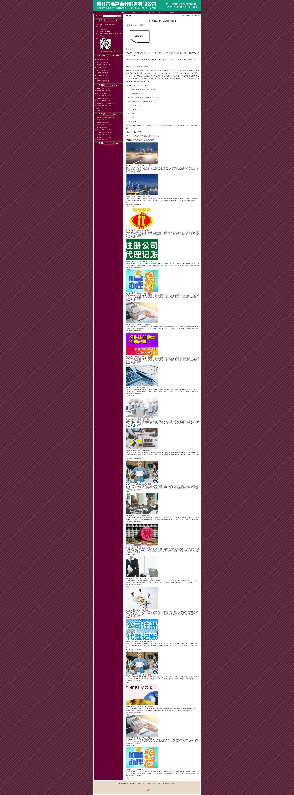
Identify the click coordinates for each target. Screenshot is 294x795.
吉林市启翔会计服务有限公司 (133, 171)
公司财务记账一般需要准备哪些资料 (105, 137)
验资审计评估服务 (101, 73)
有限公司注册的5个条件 (101, 108)
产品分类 (142, 12)
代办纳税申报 (100, 67)
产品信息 (132, 12)
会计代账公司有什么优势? (102, 122)
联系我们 (171, 12)
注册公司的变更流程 (100, 93)
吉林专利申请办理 (101, 78)
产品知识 (151, 12)
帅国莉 (174, 784)
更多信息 (128, 779)
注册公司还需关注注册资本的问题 (104, 103)
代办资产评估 (100, 75)
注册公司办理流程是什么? (102, 127)
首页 (123, 12)
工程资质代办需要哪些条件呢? (103, 132)
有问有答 (161, 12)
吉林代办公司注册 (101, 59)
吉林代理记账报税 (101, 62)
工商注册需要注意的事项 (102, 98)
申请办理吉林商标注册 (103, 81)
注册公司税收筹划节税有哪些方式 (104, 118)
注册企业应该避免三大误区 (102, 89)
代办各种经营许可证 (102, 65)
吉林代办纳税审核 (101, 70)
